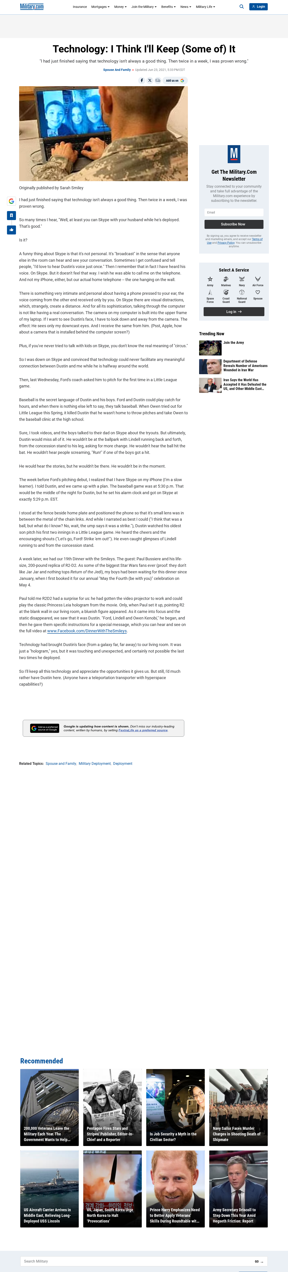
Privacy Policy (226, 242)
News (184, 6)
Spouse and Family (117, 69)
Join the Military (142, 6)
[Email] (158, 80)
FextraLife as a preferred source (143, 730)
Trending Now (211, 333)
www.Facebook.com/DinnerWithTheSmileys (87, 630)
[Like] (11, 229)
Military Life (204, 6)
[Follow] (11, 215)
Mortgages (99, 6)
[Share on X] (149, 80)
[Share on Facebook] (141, 80)
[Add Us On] (11, 201)
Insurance (80, 6)
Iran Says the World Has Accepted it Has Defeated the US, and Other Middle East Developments (244, 384)
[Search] (241, 6)
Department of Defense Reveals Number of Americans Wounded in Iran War (245, 365)
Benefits (167, 6)
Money (119, 6)
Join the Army (233, 342)
